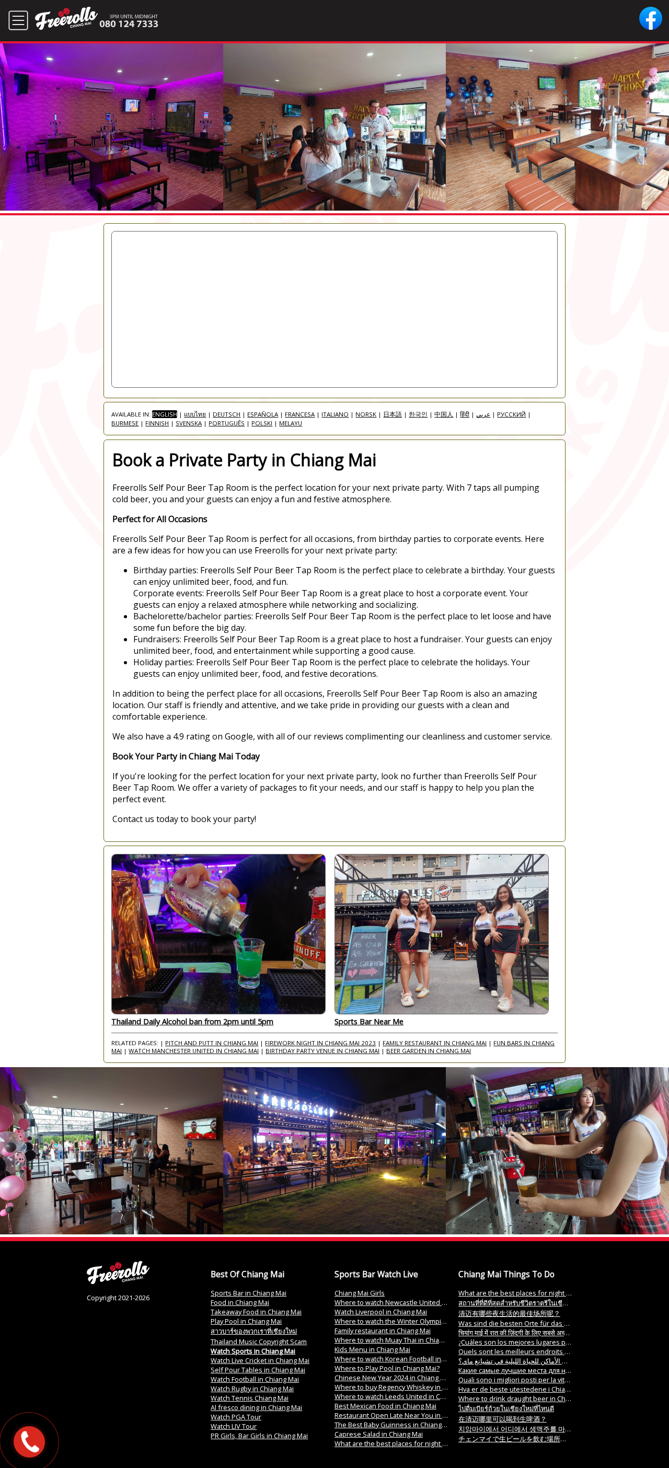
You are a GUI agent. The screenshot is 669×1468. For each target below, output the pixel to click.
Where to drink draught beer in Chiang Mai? (526, 1398)
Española (262, 414)
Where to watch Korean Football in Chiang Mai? (407, 1358)
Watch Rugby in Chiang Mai (252, 1388)
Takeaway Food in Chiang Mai (256, 1311)
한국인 (418, 414)
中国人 (443, 414)
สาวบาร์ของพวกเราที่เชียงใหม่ (254, 1331)
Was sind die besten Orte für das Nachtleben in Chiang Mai (550, 1323)
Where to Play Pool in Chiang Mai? (387, 1368)
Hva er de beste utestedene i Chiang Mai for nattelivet (542, 1389)
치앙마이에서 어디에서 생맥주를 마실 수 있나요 (530, 1429)
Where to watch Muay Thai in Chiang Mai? (398, 1340)
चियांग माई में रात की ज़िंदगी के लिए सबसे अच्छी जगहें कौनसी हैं (532, 1332)
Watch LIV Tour (234, 1426)
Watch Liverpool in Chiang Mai (380, 1311)
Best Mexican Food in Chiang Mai (385, 1406)
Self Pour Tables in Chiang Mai (258, 1369)
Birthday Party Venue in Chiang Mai (322, 1051)
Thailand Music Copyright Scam (259, 1341)
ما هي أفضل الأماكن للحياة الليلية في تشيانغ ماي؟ (527, 1361)
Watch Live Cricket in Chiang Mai (260, 1360)
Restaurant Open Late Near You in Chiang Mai (405, 1415)
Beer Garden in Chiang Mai (428, 1051)
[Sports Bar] (118, 1281)
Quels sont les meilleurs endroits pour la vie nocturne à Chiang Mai (563, 1351)
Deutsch (226, 414)
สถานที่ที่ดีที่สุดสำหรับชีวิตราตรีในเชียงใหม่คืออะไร (531, 1303)
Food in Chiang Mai (240, 1302)
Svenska (189, 423)
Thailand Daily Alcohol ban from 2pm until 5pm (192, 1021)
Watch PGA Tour (236, 1416)
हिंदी (464, 414)
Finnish (157, 423)
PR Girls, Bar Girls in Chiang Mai (259, 1435)
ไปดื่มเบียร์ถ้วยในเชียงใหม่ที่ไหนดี (506, 1408)
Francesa (300, 414)
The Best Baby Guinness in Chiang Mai (394, 1424)
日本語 (392, 414)
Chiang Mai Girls (359, 1293)
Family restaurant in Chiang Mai (435, 1043)
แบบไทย (195, 414)
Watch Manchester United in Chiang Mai (194, 1051)
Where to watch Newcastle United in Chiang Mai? (410, 1302)
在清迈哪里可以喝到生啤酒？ (502, 1419)
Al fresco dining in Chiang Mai (256, 1407)
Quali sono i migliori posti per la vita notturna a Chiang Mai (548, 1379)
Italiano (335, 414)
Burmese (125, 423)
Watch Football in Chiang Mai (255, 1379)
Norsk (365, 414)
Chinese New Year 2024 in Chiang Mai (392, 1377)
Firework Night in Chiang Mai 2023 (320, 1043)
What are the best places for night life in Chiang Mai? (416, 1443)
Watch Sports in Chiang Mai (253, 1351)
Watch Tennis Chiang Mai (250, 1398)
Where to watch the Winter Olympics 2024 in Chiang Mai (420, 1321)
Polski (261, 423)
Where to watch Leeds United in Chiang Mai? (403, 1396)
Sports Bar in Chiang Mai (248, 1293)
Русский (511, 414)
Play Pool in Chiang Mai (246, 1321)
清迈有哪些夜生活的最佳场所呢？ (509, 1313)
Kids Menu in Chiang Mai (372, 1349)
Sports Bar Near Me (368, 1021)
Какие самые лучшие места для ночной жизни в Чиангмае (553, 1370)
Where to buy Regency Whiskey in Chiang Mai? (406, 1387)
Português (227, 423)
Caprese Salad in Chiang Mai (378, 1434)
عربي (483, 414)
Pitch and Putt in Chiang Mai (211, 1043)
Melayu (290, 423)
